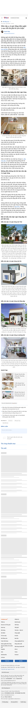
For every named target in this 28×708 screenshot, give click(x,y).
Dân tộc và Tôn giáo (5, 624)
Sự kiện (20, 661)
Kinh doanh (17, 622)
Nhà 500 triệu (5, 422)
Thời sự (3, 622)
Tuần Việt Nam (4, 641)
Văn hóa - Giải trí (19, 630)
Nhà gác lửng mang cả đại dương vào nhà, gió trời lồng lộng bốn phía (20, 394)
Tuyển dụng (23, 702)
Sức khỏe (3, 633)
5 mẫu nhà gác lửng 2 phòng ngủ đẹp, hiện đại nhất (20, 385)
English (3, 649)
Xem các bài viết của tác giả (9, 33)
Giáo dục (3, 627)
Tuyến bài (7, 661)
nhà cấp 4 (10, 420)
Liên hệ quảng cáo (6, 688)
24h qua (3, 657)
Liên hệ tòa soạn (5, 672)
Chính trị (17, 619)
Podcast (16, 654)
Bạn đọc (16, 638)
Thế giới (17, 627)
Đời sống (3, 630)
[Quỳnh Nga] (2, 32)
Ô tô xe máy (3, 635)
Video (16, 652)
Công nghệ (17, 633)
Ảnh (2, 652)
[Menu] (2, 18)
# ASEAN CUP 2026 (15, 17)
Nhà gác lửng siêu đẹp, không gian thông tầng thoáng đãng (20, 376)
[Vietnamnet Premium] (4, 620)
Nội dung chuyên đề (19, 646)
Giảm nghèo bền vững (6, 643)
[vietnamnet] (6, 18)
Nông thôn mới (18, 643)
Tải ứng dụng (5, 702)
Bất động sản (6, 21)
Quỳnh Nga (7, 31)
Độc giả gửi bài (14, 702)
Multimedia (4, 654)
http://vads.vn (8, 696)
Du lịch (16, 635)
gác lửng (17, 206)
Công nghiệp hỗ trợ (19, 641)
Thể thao (17, 624)
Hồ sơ (16, 649)
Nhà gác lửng (17, 420)
